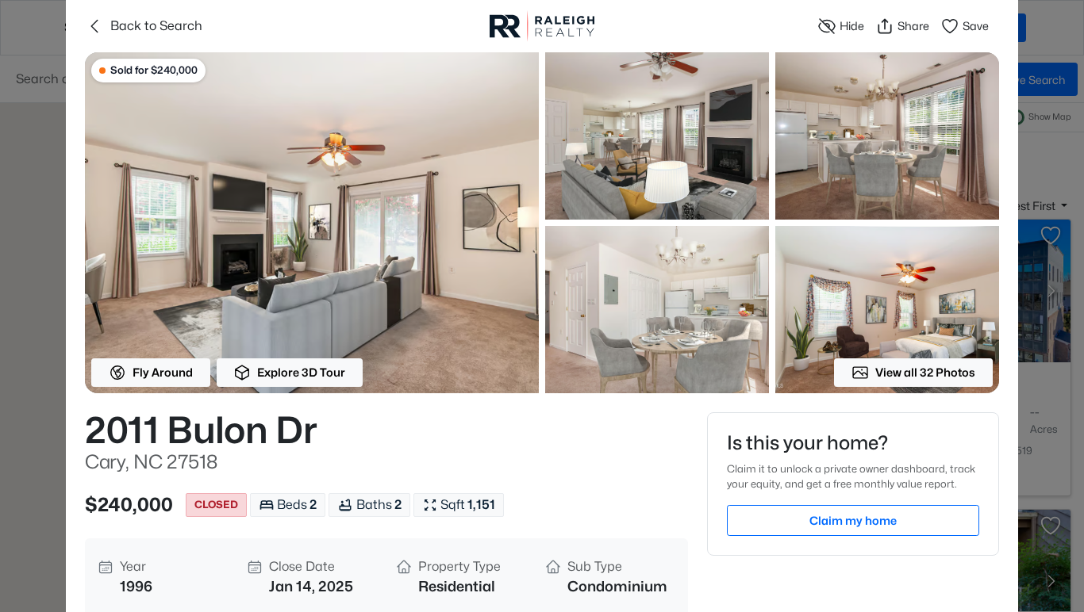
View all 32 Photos (925, 372)
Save (976, 26)
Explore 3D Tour (301, 372)
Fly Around (163, 372)
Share (913, 26)
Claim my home (853, 520)
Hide (852, 26)
